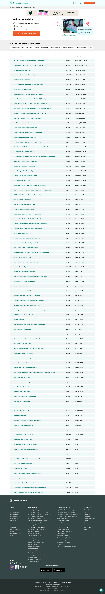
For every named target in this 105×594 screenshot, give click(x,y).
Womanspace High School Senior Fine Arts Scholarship (29, 310)
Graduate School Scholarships (36, 516)
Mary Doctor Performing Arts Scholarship (26, 262)
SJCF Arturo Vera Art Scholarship (23, 315)
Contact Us (87, 514)
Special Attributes (55, 47)
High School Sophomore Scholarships (67, 514)
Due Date (77, 57)
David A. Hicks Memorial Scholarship (24, 151)
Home (11, 510)
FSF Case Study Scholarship (22, 70)
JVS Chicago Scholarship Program (24, 209)
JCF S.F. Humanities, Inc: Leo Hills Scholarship (27, 238)
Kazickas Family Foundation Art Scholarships (27, 305)
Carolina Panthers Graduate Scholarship (25, 175)
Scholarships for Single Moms (36, 540)
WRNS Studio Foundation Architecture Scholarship (28, 492)
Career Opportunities (89, 518)
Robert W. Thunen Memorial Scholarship (25, 334)
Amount (68, 57)
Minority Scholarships (33, 531)
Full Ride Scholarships (34, 546)
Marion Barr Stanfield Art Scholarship (24, 166)
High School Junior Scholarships (66, 512)
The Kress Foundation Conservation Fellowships (27, 118)
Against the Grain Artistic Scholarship (25, 396)
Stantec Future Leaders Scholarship (24, 75)
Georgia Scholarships (63, 529)
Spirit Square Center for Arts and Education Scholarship (30, 185)
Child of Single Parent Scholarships (66, 546)
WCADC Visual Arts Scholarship (22, 343)
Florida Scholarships (62, 523)
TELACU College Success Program (24, 411)
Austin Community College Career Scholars (26, 449)
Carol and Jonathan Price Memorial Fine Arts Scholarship (30, 223)
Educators (49, 3)
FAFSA (11, 523)
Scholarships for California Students (37, 520)
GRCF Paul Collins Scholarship (22, 199)
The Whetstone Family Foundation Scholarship (27, 339)
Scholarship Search (15, 512)
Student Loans (14, 525)
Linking (86, 520)
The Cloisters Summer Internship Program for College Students (32, 108)
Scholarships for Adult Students (36, 518)
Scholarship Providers (61, 3)
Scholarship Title (19, 57)
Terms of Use (87, 527)
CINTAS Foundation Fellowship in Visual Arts (26, 358)
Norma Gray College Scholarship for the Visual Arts (28, 243)
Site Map (86, 523)
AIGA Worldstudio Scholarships (22, 329)
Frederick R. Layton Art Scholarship (24, 454)
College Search (14, 518)
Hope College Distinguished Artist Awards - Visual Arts (29, 459)
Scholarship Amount (81, 47)
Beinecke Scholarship (20, 267)
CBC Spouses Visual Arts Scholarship (24, 271)
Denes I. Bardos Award (20, 363)
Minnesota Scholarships (63, 535)
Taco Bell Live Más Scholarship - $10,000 (70, 35)
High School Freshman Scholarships (67, 516)
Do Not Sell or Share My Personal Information (52, 590)
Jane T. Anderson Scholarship (22, 233)
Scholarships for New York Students (37, 529)
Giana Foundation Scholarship (22, 286)
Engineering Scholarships (34, 559)
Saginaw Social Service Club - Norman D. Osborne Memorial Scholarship (34, 156)
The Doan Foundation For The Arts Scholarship (27, 214)
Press (11, 535)
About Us (86, 510)
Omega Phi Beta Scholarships (22, 406)
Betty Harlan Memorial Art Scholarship (25, 137)
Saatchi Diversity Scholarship (22, 89)
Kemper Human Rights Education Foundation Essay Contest (31, 103)
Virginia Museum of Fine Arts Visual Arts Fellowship (28, 94)
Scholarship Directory (15, 7)
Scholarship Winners (15, 516)
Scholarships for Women (34, 535)
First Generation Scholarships (36, 542)
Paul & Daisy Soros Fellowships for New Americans (28, 84)
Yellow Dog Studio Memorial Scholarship (25, 161)
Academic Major (27, 7)
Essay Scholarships (33, 548)
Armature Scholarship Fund (22, 391)
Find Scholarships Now (27, 33)
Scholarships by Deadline (64, 538)
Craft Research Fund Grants (22, 79)
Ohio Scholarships (62, 533)
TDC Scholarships (19, 319)
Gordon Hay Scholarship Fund (22, 257)
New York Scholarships (63, 525)
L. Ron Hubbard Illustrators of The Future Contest (28, 65)
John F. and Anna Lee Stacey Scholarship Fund (27, 142)
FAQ (85, 512)
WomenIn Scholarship (20, 415)
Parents (41, 3)
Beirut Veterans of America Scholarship (25, 127)
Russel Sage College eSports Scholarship (25, 478)
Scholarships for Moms (34, 538)
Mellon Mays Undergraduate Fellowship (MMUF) (27, 473)
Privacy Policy (88, 525)
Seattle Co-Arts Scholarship (22, 382)
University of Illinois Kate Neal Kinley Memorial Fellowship (30, 487)
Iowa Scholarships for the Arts (23, 291)
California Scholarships (63, 520)
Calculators (13, 527)
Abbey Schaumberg (66, 34)
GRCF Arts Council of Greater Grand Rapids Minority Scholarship (32, 190)
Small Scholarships (62, 544)
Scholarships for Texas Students (36, 523)
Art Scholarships (32, 557)
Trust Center (87, 529)
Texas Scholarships (62, 518)
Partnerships (87, 516)
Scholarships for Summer (34, 555)
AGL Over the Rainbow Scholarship (24, 353)
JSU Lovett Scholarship (20, 468)
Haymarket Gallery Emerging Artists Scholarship (28, 228)
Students (33, 3)
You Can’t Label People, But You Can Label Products (29, 348)
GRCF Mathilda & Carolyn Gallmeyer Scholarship (27, 195)
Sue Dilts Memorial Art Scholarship (24, 123)
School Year (44, 47)
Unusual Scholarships (33, 553)
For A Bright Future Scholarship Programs (26, 435)
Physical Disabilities (68, 47)
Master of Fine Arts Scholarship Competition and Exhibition (31, 276)
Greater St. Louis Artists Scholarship (24, 204)
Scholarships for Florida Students (37, 525)
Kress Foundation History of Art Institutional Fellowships (30, 99)
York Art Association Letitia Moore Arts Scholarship (29, 60)
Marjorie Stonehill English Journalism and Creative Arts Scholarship (33, 147)
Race (91, 47)
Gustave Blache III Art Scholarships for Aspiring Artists (30, 113)
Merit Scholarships (33, 544)
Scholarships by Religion (63, 542)
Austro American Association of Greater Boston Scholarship (31, 252)
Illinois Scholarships (62, 527)
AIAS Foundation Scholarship (22, 401)
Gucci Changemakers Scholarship (23, 171)
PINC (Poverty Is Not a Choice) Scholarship (26, 247)
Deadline (36, 47)
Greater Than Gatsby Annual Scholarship (25, 367)
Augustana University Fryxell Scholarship (26, 444)
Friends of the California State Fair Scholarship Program (30, 219)
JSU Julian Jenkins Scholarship (23, 463)
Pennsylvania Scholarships (64, 531)
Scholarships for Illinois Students (36, 527)
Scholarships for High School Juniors (38, 512)
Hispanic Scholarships (34, 533)
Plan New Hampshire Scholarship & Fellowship (27, 295)
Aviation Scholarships (33, 561)
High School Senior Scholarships (66, 510)
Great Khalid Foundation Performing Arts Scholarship (29, 324)
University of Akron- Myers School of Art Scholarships (29, 482)
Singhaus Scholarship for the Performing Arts (27, 420)
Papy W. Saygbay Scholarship (22, 180)
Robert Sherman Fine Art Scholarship (24, 281)
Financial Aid (13, 520)
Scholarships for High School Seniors (38, 510)
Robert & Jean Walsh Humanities (23, 430)
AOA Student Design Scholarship (23, 439)
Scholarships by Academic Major (66, 540)
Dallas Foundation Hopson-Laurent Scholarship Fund (29, 300)
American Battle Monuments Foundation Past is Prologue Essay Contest (34, 372)
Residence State (27, 47)
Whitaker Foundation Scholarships (23, 425)
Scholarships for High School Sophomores (39, 514)
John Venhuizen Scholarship (22, 387)
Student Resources (15, 529)
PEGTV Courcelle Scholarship (22, 377)
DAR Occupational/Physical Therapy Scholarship (28, 132)
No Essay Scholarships (34, 550)
